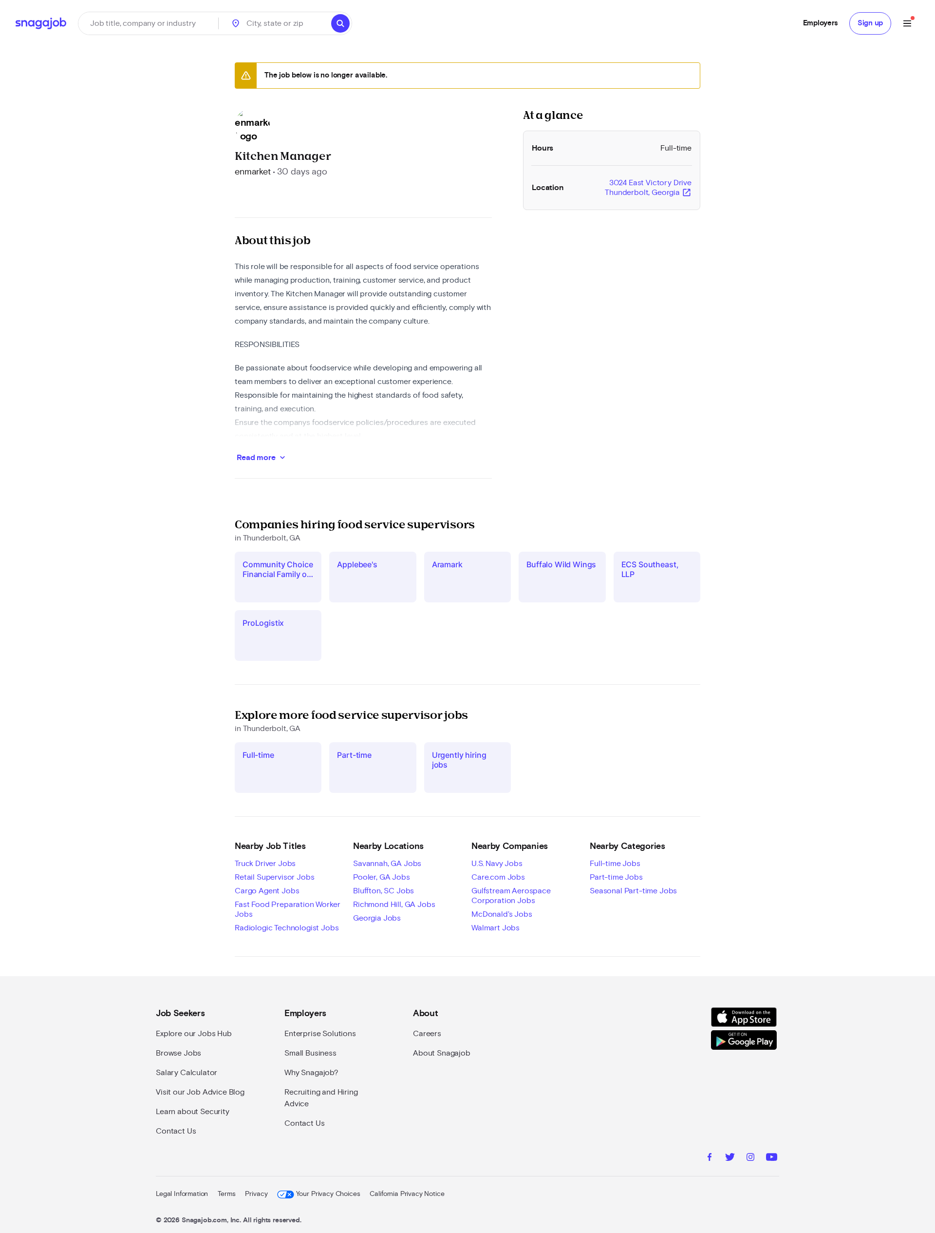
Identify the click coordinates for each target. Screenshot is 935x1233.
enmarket (253, 172)
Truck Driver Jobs (265, 863)
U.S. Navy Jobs (497, 863)
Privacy (256, 1194)
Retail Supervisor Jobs (274, 877)
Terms (226, 1194)
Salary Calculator (186, 1073)
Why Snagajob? (311, 1073)
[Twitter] (730, 1158)
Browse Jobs (178, 1053)
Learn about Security (192, 1112)
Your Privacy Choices (328, 1194)
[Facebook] (709, 1158)
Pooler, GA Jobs (381, 877)
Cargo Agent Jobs (267, 891)
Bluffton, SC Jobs (383, 891)
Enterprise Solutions (320, 1034)
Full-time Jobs (615, 863)
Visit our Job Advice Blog (200, 1092)
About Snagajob (441, 1053)
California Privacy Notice (407, 1194)
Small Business (310, 1053)
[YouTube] (771, 1158)
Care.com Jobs (498, 877)
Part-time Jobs (616, 877)
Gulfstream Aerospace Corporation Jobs (511, 896)
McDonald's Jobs (501, 914)
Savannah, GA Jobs (387, 863)
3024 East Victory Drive (648, 188)
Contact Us (176, 1131)
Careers (427, 1034)
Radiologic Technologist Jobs (287, 928)
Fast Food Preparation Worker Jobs (287, 909)
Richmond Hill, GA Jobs (394, 904)
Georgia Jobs (377, 918)
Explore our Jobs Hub (194, 1034)
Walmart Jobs (495, 928)
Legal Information (182, 1194)
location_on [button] (236, 23)
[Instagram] (750, 1158)
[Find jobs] (340, 23)
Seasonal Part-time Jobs (633, 891)
